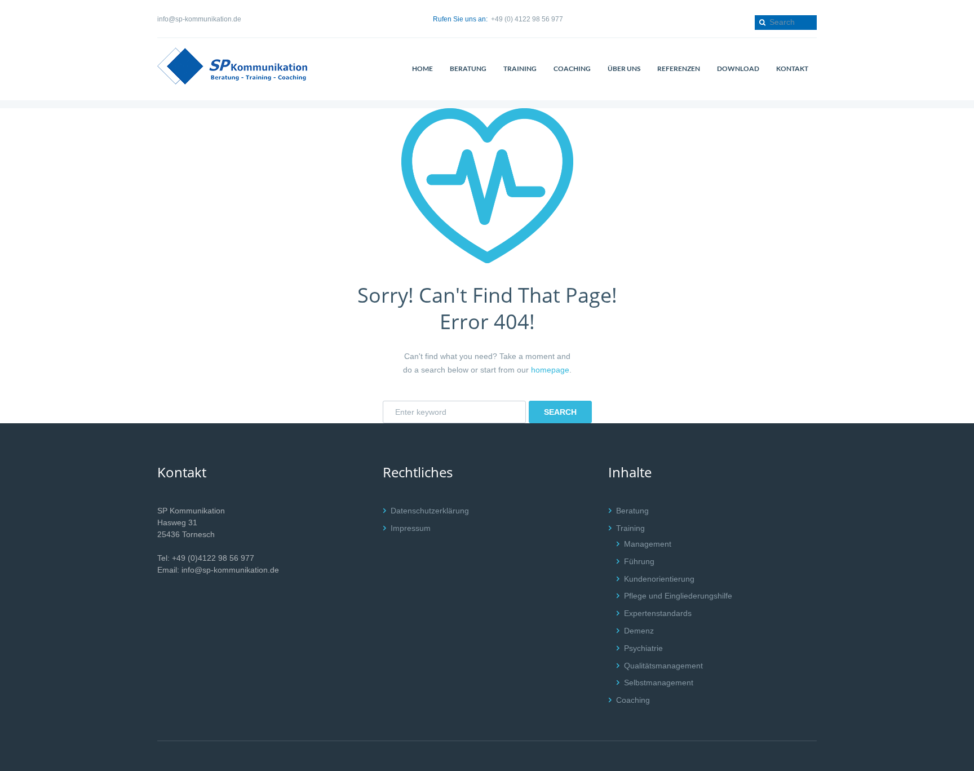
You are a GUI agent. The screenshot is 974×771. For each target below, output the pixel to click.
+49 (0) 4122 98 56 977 (527, 19)
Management (647, 543)
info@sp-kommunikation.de (199, 19)
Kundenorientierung (659, 578)
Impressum (411, 528)
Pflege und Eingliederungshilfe (678, 595)
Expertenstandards (658, 613)
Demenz (639, 630)
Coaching (633, 699)
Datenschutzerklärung (430, 510)
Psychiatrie (643, 648)
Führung (639, 561)
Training (630, 528)
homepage (550, 369)
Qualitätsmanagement (663, 665)
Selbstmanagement (658, 682)
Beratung (632, 510)
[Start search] (761, 22)
